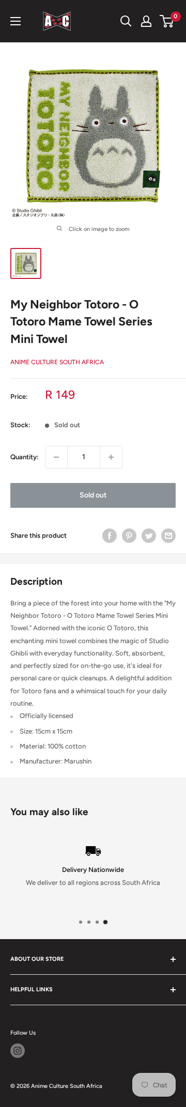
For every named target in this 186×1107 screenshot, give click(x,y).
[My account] (146, 21)
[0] (167, 21)
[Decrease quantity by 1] (56, 457)
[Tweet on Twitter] (149, 535)
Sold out (93, 495)
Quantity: (24, 457)
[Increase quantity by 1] (111, 457)
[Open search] (126, 21)
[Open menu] (15, 21)
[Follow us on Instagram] (17, 1050)
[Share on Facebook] (109, 535)
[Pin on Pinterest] (129, 535)
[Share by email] (168, 535)
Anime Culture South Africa (57, 362)
